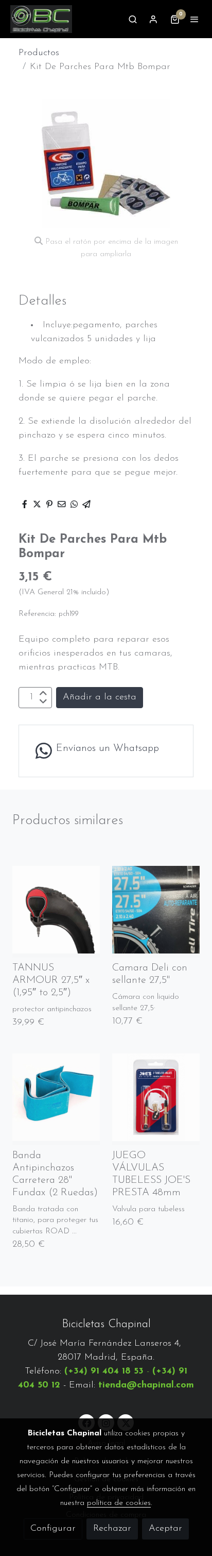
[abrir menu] (194, 19)
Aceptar (165, 1528)
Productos (39, 53)
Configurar (53, 1528)
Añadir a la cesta (99, 697)
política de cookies (119, 1503)
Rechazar (112, 1528)
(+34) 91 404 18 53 (104, 1371)
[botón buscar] (132, 19)
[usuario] (153, 19)
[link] (41, 19)
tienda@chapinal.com (146, 1385)
